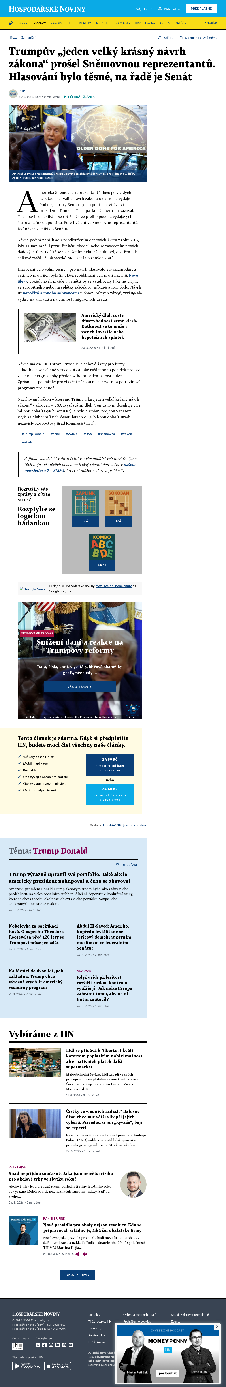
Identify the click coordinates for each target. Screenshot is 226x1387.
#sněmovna (106, 434)
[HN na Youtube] (71, 1345)
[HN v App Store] (57, 1366)
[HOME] (11, 23)
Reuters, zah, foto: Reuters (37, 178)
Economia (95, 1328)
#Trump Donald (33, 434)
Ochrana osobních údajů (139, 1314)
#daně (55, 434)
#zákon (126, 434)
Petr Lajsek (18, 1167)
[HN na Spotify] (64, 1345)
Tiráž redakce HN (99, 1321)
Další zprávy (77, 1274)
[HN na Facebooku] (44, 1345)
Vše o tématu (79, 686)
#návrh (27, 442)
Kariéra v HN (96, 1335)
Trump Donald (60, 851)
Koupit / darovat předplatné (190, 1314)
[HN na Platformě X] (38, 1345)
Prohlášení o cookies (137, 1321)
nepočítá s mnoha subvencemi (51, 293)
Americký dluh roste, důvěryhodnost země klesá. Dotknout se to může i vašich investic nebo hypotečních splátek (109, 326)
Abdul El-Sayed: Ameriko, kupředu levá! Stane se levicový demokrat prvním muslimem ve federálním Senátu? (104, 937)
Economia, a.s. (40, 1320)
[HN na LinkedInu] (57, 1345)
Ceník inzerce (97, 1342)
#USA (88, 434)
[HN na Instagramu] (51, 1345)
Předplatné (201, 8)
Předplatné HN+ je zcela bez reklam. (125, 825)
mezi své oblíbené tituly (114, 586)
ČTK (22, 91)
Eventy (175, 1321)
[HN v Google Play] (27, 1366)
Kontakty (94, 1314)
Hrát (85, 521)
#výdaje (71, 434)
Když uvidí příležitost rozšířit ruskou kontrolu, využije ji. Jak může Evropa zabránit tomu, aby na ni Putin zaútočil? (104, 988)
